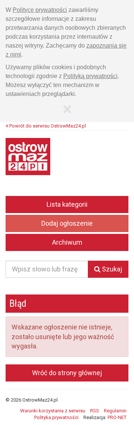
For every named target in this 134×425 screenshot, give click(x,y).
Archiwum (67, 242)
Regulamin (115, 410)
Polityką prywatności (90, 76)
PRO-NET (117, 417)
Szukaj (111, 269)
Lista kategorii (67, 204)
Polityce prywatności (40, 10)
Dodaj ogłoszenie (67, 223)
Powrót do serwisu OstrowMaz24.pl (47, 126)
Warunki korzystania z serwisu (52, 410)
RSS (94, 410)
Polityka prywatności (56, 417)
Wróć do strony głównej (67, 373)
